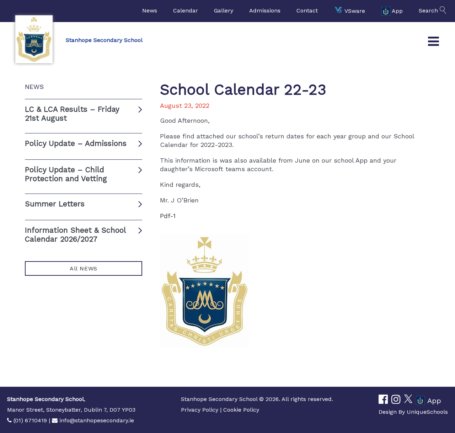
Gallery (223, 10)
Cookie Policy (241, 409)
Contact (307, 10)
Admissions (264, 10)
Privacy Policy (199, 409)
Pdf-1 (168, 216)
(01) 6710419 (30, 420)
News (149, 10)
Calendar (185, 10)
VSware (354, 10)
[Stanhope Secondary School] (34, 39)
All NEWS (83, 268)
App (397, 10)
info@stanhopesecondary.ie (96, 420)
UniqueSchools (427, 411)
